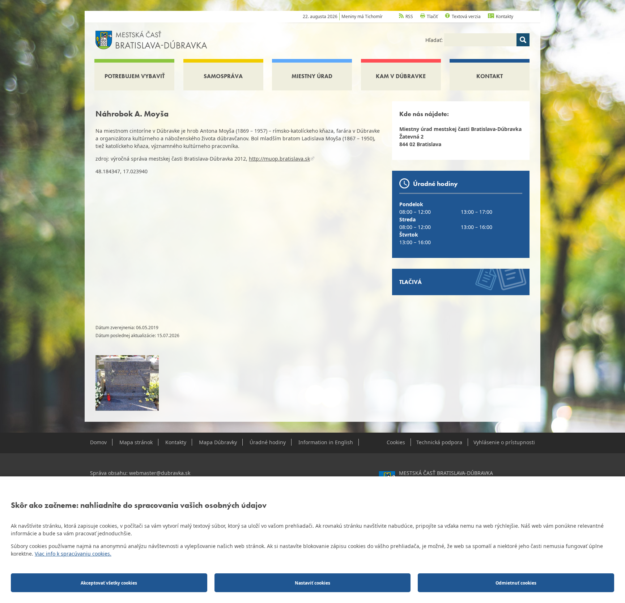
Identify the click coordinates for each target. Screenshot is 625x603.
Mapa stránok (136, 442)
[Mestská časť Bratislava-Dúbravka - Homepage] (151, 39)
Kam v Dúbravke (401, 76)
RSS (409, 16)
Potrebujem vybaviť (135, 76)
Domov (98, 442)
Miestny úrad (312, 76)
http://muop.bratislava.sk (279, 158)
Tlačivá (410, 282)
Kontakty (504, 16)
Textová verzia (466, 16)
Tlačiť (432, 16)
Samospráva (223, 76)
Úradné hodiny (268, 442)
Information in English (325, 442)
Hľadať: (434, 40)
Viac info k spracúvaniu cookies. (73, 553)
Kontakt (489, 76)
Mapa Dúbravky (218, 442)
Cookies (396, 442)
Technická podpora (439, 442)
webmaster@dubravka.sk (159, 473)
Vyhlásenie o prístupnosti (504, 442)
